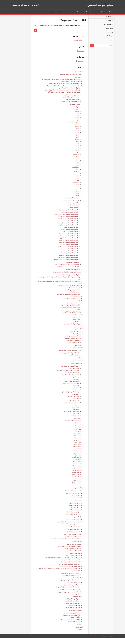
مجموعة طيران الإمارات (74, 292)
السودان (77, 132)
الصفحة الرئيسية (109, 11)
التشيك (77, 126)
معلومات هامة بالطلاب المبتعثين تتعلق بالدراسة (67, 264)
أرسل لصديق (79, 627)
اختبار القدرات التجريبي (74, 605)
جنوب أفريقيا (75, 167)
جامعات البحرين (77, 418)
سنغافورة (76, 171)
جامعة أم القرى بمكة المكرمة (71, 403)
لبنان (78, 184)
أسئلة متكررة (78, 624)
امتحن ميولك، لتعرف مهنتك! (73, 519)
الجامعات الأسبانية (76, 474)
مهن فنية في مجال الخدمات (73, 512)
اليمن (77, 152)
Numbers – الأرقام (75, 355)
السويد (77, 135)
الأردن (77, 120)
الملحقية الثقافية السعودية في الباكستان (68, 246)
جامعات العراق (77, 450)
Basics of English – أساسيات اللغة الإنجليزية (70, 350)
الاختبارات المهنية (75, 570)
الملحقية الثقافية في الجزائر (71, 227)
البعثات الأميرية (76, 317)
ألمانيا (77, 109)
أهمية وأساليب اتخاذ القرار (73, 531)
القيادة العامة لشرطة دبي (73, 303)
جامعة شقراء (75, 394)
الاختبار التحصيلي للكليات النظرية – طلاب (69, 562)
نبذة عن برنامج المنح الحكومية (71, 95)
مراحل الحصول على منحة (72, 99)
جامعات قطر (78, 427)
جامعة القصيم (75, 407)
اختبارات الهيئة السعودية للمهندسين (70, 580)
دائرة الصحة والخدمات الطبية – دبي (71, 298)
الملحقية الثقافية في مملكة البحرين (69, 238)
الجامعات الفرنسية (76, 468)
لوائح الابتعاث (76, 77)
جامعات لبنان (78, 442)
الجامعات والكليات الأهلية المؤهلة (70, 97)
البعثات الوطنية (76, 319)
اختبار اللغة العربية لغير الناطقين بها (71, 585)
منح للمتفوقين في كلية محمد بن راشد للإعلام (69, 285)
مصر (78, 191)
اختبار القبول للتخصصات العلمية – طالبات (69, 564)
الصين (77, 137)
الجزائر (77, 128)
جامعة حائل (76, 387)
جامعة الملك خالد (77, 334)
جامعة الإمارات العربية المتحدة (72, 290)
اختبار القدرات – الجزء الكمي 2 (72, 601)
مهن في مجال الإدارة (75, 507)
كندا (78, 113)
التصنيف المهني (77, 500)
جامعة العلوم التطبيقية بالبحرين (73, 340)
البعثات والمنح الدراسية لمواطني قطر (71, 312)
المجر (77, 141)
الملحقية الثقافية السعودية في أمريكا (68, 210)
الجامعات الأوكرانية (76, 481)
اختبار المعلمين (75, 577)
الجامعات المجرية (77, 478)
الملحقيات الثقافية (74, 207)
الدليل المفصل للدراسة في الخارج (72, 324)
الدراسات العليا (79, 329)
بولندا (77, 160)
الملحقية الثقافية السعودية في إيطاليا (68, 242)
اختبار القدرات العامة (75, 553)
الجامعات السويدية (76, 476)
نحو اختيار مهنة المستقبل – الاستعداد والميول (69, 522)
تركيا (78, 163)
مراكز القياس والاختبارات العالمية (71, 613)
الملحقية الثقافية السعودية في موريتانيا (68, 257)
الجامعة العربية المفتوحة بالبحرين (73, 338)
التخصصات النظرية (75, 495)
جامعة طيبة (76, 379)
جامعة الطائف (75, 405)
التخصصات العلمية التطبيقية (73, 493)
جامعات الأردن (77, 429)
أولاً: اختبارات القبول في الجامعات (71, 615)
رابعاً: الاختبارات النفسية (74, 621)
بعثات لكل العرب (77, 322)
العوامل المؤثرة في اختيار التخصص (72, 534)
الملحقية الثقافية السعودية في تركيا (69, 248)
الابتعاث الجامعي (78, 11)
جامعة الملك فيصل (74, 368)
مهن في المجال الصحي (74, 510)
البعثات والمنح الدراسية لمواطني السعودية (70, 74)
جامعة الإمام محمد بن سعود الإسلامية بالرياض (67, 370)
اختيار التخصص (100, 11)
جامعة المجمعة (75, 415)
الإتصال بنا (80, 629)
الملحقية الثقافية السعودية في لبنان (69, 229)
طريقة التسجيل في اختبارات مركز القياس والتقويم (68, 592)
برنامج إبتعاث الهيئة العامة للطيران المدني (69, 88)
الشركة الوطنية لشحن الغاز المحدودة (70, 307)
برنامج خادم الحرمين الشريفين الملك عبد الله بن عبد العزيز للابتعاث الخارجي (61, 79)
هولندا (77, 195)
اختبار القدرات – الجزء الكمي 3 (72, 603)
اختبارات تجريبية (77, 596)
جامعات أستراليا (77, 461)
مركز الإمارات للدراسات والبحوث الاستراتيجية (68, 294)
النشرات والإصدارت (76, 594)
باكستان (77, 158)
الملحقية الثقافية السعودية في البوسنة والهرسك (66, 259)
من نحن (51, 11)
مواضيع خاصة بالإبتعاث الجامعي (72, 198)
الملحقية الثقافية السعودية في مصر (69, 220)
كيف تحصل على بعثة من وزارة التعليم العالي (68, 266)
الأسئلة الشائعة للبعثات (73, 205)
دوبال (78, 309)
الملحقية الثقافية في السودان (70, 231)
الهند (78, 148)
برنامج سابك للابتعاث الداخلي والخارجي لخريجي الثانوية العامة (64, 83)
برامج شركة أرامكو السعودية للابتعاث (70, 81)
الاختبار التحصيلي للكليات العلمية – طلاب (70, 560)
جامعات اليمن (77, 448)
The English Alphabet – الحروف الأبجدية (69, 353)
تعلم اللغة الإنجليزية (78, 347)
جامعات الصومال (77, 446)
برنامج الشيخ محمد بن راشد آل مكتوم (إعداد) (69, 275)
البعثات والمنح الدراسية (74, 315)
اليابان (77, 150)
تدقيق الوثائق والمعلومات (72, 262)
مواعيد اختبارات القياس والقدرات (72, 548)
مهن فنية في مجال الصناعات (73, 514)
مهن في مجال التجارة (74, 505)
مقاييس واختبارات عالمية (75, 610)
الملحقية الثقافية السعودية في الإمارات (68, 218)
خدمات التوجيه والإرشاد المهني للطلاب (70, 524)
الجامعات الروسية (76, 470)
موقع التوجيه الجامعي (100, 5)
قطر (78, 180)
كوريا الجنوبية (75, 182)
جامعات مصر (78, 431)
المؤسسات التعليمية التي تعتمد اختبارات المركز (69, 546)
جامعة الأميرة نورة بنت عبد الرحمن (70, 366)
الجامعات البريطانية (76, 466)
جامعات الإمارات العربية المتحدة (73, 420)
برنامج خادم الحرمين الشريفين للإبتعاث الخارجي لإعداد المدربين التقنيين (62, 85)
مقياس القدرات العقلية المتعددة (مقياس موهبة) (68, 587)
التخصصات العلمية (75, 498)
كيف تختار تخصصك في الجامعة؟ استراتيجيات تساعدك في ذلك (65, 538)
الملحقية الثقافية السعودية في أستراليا (68, 216)
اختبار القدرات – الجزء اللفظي (72, 607)
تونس (77, 165)
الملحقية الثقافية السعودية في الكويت (68, 225)
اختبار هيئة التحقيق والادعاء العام (72, 582)
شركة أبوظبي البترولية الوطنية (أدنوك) (70, 305)
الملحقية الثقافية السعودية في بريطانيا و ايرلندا (66, 214)
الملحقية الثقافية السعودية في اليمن (69, 244)
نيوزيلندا (77, 193)
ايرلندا (77, 156)
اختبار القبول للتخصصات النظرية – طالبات (69, 566)
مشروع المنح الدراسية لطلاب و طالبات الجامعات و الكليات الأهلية (63, 92)
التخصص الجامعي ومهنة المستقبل (72, 536)
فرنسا (77, 178)
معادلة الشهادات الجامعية (72, 203)
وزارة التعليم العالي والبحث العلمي (71, 287)
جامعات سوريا (77, 438)
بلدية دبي (77, 300)
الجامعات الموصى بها (75, 104)
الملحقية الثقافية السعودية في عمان (69, 253)
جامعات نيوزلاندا (77, 463)
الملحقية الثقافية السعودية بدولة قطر (68, 223)
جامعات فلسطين (77, 433)
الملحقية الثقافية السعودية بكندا (70, 212)
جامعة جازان (76, 385)
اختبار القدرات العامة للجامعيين (72, 555)
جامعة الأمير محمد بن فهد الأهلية (73, 336)
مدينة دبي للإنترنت (75, 296)
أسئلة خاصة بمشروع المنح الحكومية (70, 101)
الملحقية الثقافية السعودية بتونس (69, 251)
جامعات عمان (78, 422)
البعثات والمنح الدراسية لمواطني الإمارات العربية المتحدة (67, 272)
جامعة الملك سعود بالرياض (72, 381)
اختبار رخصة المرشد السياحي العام (70, 573)
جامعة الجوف (75, 377)
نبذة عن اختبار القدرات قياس (74, 544)
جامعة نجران (76, 413)
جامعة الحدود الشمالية (73, 396)
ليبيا (78, 186)
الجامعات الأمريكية (76, 457)
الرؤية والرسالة (59, 11)
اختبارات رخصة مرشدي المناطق (70, 575)
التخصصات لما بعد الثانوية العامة (73, 490)
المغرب (77, 143)
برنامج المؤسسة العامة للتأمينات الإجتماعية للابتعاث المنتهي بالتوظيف (62, 90)
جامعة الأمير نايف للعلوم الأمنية (71, 383)
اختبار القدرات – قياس (89, 11)
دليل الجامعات (68, 11)
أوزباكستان (76, 154)
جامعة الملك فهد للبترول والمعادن (70, 392)
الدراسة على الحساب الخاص (73, 269)
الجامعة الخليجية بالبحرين (75, 342)
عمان (77, 176)
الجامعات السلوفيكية (76, 483)
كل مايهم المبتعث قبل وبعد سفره (70, 201)
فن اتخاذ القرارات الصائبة (75, 526)
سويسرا (77, 173)
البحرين (77, 124)
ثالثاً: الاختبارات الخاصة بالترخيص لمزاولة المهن (68, 619)
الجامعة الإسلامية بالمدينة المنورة (70, 375)
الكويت (77, 139)
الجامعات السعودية (76, 360)
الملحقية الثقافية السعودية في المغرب (68, 236)
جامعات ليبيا (78, 455)
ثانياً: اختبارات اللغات (75, 617)
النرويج (77, 145)
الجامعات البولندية (76, 472)
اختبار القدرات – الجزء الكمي (73, 599)
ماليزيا (77, 188)
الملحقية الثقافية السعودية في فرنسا (68, 255)
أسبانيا (77, 115)
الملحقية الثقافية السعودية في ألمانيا (68, 233)
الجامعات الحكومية (75, 363)
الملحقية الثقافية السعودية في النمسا (68, 240)
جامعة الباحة (76, 390)
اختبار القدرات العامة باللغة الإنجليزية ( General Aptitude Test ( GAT (62, 557)
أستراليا (77, 117)
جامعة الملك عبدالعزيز (75, 331)
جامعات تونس (77, 440)
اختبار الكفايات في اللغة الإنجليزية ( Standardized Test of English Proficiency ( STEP (58, 568)
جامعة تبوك (76, 409)
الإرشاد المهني (77, 517)
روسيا (77, 169)
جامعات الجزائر (77, 435)
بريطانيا (77, 111)
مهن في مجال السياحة (74, 503)
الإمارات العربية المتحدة (73, 122)
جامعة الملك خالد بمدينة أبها (72, 372)
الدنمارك (77, 130)
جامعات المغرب (77, 453)
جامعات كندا (78, 459)
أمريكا (77, 107)
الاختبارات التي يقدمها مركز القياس (72, 550)
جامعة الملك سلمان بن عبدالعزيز (70, 411)
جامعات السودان (77, 444)
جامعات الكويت (77, 425)
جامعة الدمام (75, 398)
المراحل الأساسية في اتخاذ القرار (71, 529)
